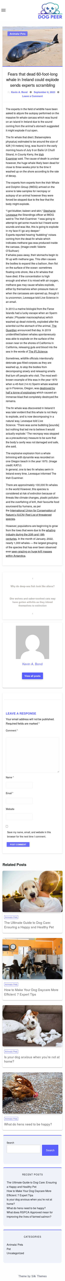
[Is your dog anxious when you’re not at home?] (32, 1025)
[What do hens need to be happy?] (32, 1093)
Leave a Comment (32, 96)
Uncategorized (15, 1253)
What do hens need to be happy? (28, 1124)
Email (9, 793)
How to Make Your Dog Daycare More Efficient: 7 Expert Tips (31, 991)
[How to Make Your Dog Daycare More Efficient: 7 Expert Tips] (32, 958)
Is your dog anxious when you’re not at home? (32, 1059)
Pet (9, 1249)
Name (10, 777)
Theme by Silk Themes (32, 1276)
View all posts (32, 676)
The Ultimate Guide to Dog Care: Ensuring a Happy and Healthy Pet (29, 924)
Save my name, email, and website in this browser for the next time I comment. (29, 834)
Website (10, 809)
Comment (12, 730)
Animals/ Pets (18, 33)
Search (10, 1142)
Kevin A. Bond (19, 92)
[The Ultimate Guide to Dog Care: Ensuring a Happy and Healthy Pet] (32, 891)
